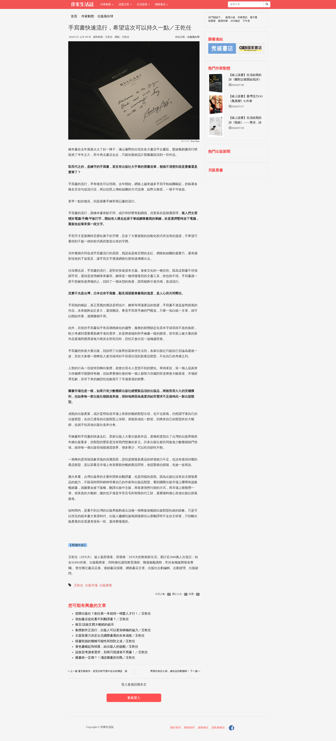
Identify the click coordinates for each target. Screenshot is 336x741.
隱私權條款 (218, 727)
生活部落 (142, 4)
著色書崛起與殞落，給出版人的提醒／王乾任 (106, 646)
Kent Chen (195, 141)
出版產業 (105, 585)
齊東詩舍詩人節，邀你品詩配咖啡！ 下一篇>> (175, 671)
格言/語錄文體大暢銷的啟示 (94, 624)
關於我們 (175, 727)
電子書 (253, 17)
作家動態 (106, 4)
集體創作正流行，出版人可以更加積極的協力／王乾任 (113, 630)
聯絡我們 (189, 727)
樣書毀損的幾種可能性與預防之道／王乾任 (105, 641)
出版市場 (91, 585)
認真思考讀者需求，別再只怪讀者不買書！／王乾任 (111, 652)
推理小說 (230, 17)
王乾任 (78, 585)
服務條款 (203, 727)
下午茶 (246, 21)
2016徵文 (235, 21)
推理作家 (223, 21)
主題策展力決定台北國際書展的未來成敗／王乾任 (110, 635)
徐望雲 (212, 21)
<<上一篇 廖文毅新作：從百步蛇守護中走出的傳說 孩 (97, 671)
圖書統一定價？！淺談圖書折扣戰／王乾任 (105, 657)
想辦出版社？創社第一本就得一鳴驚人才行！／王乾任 (113, 613)
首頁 (74, 16)
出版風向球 (105, 16)
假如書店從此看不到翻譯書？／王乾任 (102, 619)
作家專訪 (242, 17)
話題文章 (124, 4)
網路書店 (160, 4)
